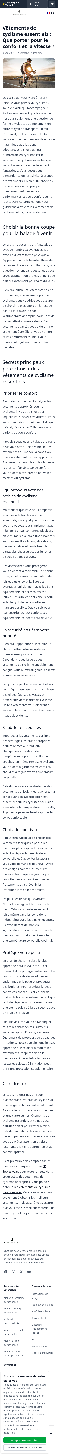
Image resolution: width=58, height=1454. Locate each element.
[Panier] (52, 4)
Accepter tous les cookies (24, 1440)
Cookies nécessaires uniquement (25, 1447)
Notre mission (39, 1346)
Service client (39, 1318)
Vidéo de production (42, 1352)
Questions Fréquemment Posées (39, 1328)
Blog (34, 1339)
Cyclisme (38, 52)
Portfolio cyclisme (41, 1311)
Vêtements (24, 52)
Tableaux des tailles (42, 1304)
